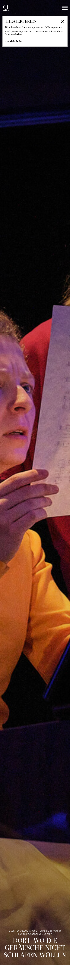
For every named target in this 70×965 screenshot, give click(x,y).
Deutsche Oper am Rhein (5, 8)
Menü (65, 8)
